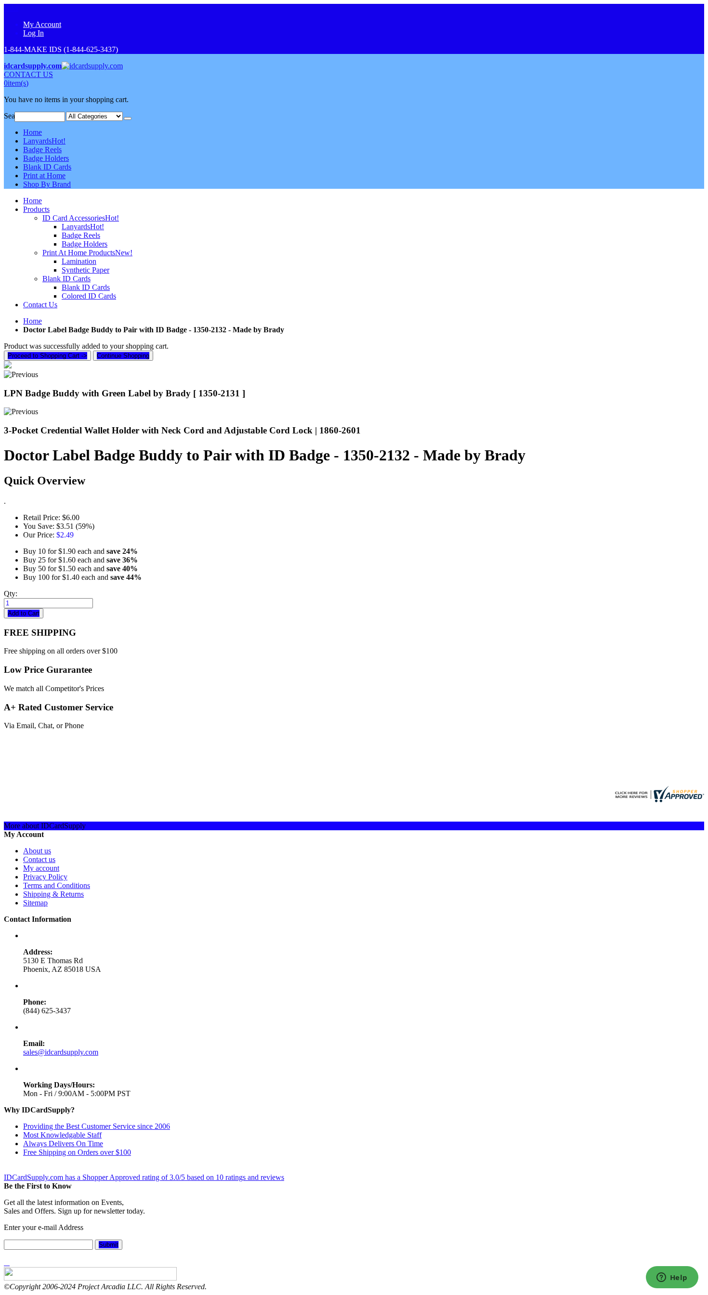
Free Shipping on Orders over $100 (77, 1152)
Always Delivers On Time (63, 1143)
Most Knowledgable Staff (62, 1135)
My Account (42, 24)
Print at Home (44, 175)
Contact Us (40, 305)
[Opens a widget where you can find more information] (671, 1278)
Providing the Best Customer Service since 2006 (96, 1126)
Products (36, 209)
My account (41, 868)
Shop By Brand (47, 184)
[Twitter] (7, 1262)
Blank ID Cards (47, 167)
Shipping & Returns (53, 894)
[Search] (127, 118)
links (11, 8)
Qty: (10, 593)
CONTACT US (28, 74)
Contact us (39, 859)
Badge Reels (42, 149)
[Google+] (9, 1262)
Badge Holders (46, 158)
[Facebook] (5, 1262)
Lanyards (44, 141)
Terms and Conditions (56, 885)
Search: (9, 116)
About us (37, 851)
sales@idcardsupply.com (60, 1052)
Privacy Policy (45, 877)
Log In (33, 33)
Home (32, 321)
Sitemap (35, 903)
